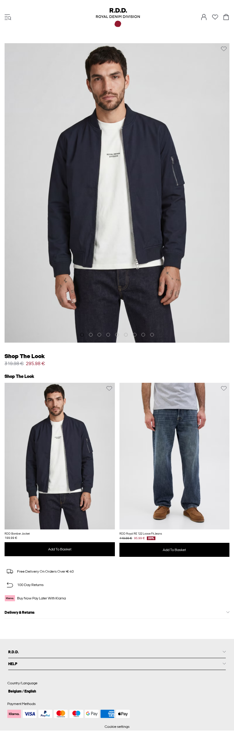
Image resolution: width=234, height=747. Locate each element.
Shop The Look (25, 356)
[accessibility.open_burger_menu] (8, 17)
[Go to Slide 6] (126, 335)
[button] (60, 456)
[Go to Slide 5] (117, 335)
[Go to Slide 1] (82, 335)
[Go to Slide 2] (91, 335)
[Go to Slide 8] (143, 335)
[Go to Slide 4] (108, 335)
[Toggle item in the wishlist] (224, 49)
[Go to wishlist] (215, 19)
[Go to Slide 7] (134, 335)
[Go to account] (204, 17)
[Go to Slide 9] (152, 335)
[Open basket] (226, 17)
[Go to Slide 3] (99, 335)
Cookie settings (117, 726)
